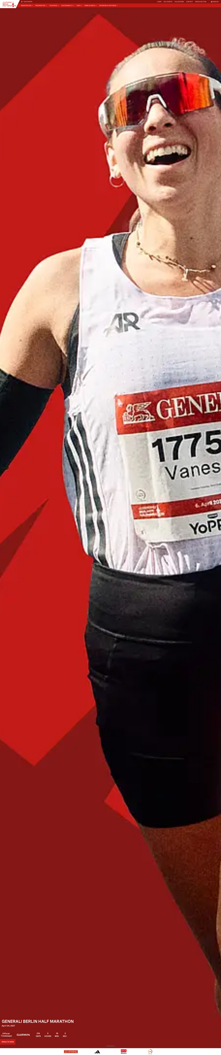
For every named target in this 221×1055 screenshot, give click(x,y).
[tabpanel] (110, 531)
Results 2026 (8, 1042)
